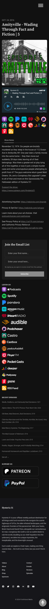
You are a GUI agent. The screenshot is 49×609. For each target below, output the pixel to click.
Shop (4, 573)
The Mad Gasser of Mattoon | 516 (15, 434)
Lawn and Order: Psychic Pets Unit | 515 (17, 440)
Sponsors (5, 577)
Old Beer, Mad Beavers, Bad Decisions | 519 (18, 414)
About (4, 566)
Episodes (29, 573)
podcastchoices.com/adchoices (16, 216)
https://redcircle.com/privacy (31, 208)
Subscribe (25, 274)
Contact (29, 563)
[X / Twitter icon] (8, 586)
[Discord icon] (18, 586)
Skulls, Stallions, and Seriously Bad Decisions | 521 (21, 402)
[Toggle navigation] (40, 6)
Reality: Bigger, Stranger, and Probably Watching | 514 (22, 445)
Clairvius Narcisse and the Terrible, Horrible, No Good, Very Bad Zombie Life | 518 (24, 421)
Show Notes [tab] (9, 140)
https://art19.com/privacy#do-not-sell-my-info (22, 228)
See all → (5, 457)
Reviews (29, 570)
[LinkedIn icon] (28, 586)
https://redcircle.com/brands (33, 202)
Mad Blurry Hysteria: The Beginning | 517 (17, 428)
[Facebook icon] (3, 586)
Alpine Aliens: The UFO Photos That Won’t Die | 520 (21, 408)
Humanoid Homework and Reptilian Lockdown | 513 (22, 451)
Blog (3, 570)
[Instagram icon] (13, 586)
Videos (4, 563)
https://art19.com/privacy (32, 221)
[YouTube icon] (33, 586)
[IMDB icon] (23, 586)
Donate (29, 566)
